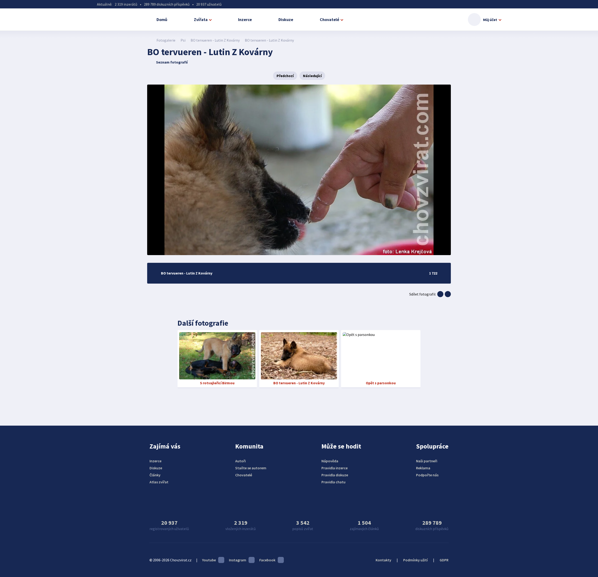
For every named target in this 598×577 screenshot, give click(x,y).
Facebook (267, 560)
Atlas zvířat (159, 482)
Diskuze (285, 19)
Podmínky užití (415, 560)
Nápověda (329, 461)
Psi (183, 40)
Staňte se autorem (250, 468)
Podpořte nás (427, 475)
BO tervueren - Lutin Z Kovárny (215, 40)
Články (155, 475)
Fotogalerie (166, 40)
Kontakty (383, 560)
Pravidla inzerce (334, 468)
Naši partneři (426, 461)
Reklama (423, 468)
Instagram (237, 560)
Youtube (209, 560)
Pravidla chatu (333, 482)
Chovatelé (329, 19)
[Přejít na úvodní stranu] (149, 40)
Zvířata (201, 19)
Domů (162, 19)
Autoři (240, 461)
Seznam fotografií (172, 62)
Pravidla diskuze (334, 475)
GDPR (444, 560)
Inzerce (245, 19)
